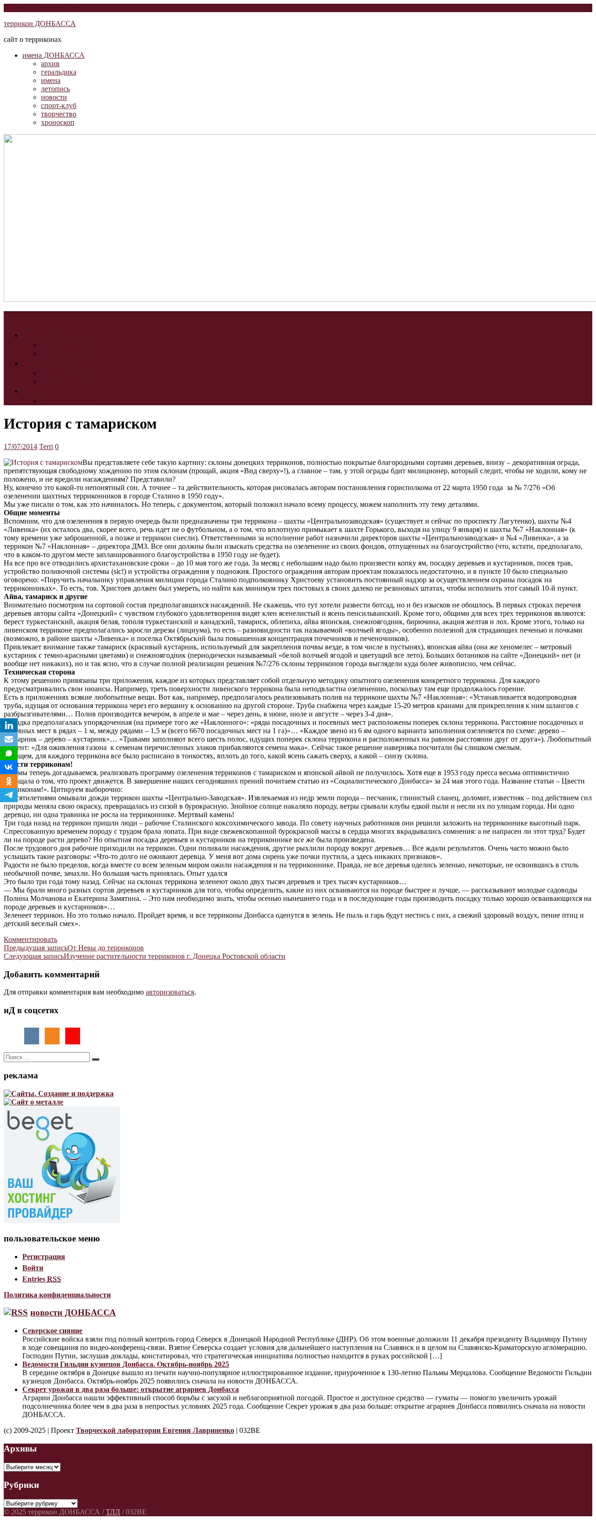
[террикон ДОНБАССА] (9, 316)
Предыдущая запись (74, 948)
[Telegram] (9, 795)
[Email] (9, 739)
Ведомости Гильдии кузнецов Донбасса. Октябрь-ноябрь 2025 (125, 1364)
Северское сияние (52, 1331)
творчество (58, 114)
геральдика (58, 72)
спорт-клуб (58, 105)
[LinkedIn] (9, 725)
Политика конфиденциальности (57, 1295)
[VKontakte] (9, 767)
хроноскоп (57, 122)
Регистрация (43, 1257)
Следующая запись (144, 956)
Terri (46, 446)
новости (54, 97)
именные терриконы (73, 373)
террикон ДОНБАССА (40, 8)
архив (50, 64)
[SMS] (9, 753)
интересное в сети (70, 401)
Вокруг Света (50, 391)
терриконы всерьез (58, 335)
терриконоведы (52, 363)
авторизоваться (170, 992)
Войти (32, 1268)
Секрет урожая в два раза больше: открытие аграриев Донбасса (130, 1389)
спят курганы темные (75, 345)
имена (51, 80)
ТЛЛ (113, 1512)
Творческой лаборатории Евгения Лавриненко (155, 1430)
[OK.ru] (9, 781)
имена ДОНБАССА (53, 55)
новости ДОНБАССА (73, 1312)
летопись (55, 89)
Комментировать (30, 939)
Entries (41, 1279)
